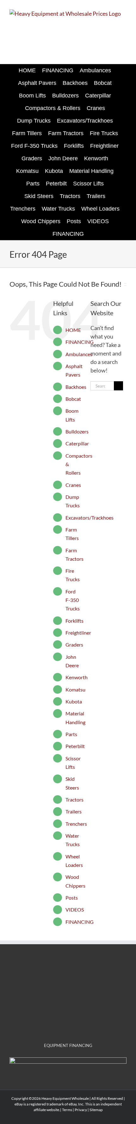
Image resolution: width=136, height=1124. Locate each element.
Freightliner (78, 633)
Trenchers (76, 824)
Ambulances (78, 354)
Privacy (81, 1109)
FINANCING (79, 342)
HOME (73, 330)
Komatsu (75, 689)
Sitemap (96, 1109)
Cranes (73, 485)
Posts (71, 898)
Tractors (74, 799)
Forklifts (74, 621)
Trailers (73, 811)
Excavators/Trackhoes (89, 518)
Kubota (73, 701)
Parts (71, 734)
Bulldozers (77, 431)
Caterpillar (77, 443)
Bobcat (73, 399)
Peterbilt (75, 746)
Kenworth (76, 677)
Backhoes (75, 387)
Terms (67, 1109)
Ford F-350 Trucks (72, 599)
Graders (74, 644)
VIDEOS (74, 909)
